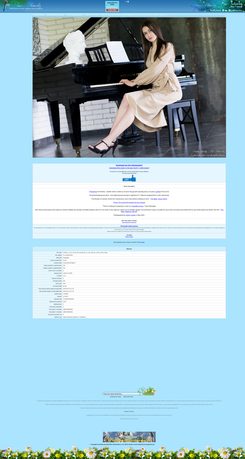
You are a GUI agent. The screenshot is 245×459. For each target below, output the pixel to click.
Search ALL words (116, 396)
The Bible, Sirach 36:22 (159, 199)
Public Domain (129, 236)
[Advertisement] (129, 354)
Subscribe (112, 10)
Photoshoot (93, 191)
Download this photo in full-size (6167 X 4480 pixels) (129, 168)
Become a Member (215, 10)
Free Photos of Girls (74, 15)
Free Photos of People (55, 15)
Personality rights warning (129, 226)
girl (133, 191)
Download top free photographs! (129, 165)
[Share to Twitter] (128, 1)
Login (232, 6)
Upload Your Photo (236, 10)
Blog (226, 10)
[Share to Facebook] (126, 1)
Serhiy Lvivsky (131, 215)
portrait (158, 191)
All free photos (38, 15)
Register (239, 6)
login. (143, 242)
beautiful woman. (138, 206)
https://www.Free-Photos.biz (129, 222)
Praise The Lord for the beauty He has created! (129, 202)
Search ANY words (128, 396)
